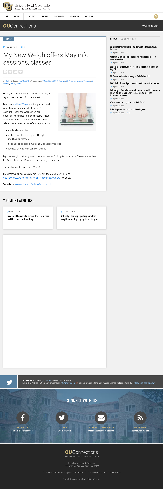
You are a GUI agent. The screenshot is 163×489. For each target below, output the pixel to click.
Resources (74, 16)
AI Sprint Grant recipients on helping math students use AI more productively (133, 58)
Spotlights (31, 16)
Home (7, 16)
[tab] (113, 39)
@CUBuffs (46, 380)
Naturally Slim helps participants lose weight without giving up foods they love (80, 217)
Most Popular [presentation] (128, 39)
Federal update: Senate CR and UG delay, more (128, 109)
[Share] (20, 71)
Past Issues (59, 16)
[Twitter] (10, 71)
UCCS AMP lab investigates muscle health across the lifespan (134, 83)
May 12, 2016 (23, 81)
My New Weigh (20, 104)
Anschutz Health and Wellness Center (29, 184)
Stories (17, 16)
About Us (89, 16)
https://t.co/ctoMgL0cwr (144, 383)
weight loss (49, 184)
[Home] (26, 6)
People (45, 16)
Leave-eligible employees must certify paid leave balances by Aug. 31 (134, 68)
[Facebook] (5, 71)
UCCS (54, 81)
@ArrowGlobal (68, 383)
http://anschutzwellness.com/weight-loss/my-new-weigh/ (31, 177)
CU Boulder (46, 81)
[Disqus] (55, 268)
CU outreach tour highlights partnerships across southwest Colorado (133, 48)
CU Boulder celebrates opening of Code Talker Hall (130, 76)
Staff (8, 81)
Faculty (13, 84)
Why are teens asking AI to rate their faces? (127, 102)
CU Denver (61, 81)
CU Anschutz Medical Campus (78, 81)
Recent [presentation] (113, 39)
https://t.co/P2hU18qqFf (32, 385)
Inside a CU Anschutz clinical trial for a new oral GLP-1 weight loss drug (28, 217)
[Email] (15, 71)
